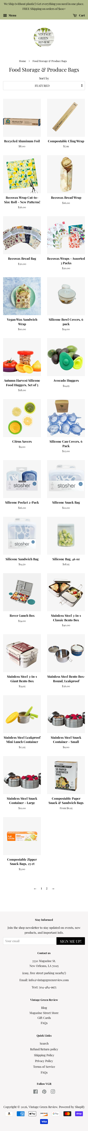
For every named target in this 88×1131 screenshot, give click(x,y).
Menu (12, 15)
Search (44, 1043)
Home (22, 61)
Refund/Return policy (44, 1049)
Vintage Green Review (43, 1107)
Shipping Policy (44, 1055)
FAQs (44, 1023)
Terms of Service (44, 1066)
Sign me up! (70, 941)
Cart (81, 15)
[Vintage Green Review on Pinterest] (44, 1092)
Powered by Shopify (72, 1107)
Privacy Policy (44, 1061)
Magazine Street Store (44, 1013)
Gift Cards (44, 1018)
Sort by (44, 78)
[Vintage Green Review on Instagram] (53, 1092)
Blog (44, 1008)
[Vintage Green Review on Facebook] (35, 1092)
